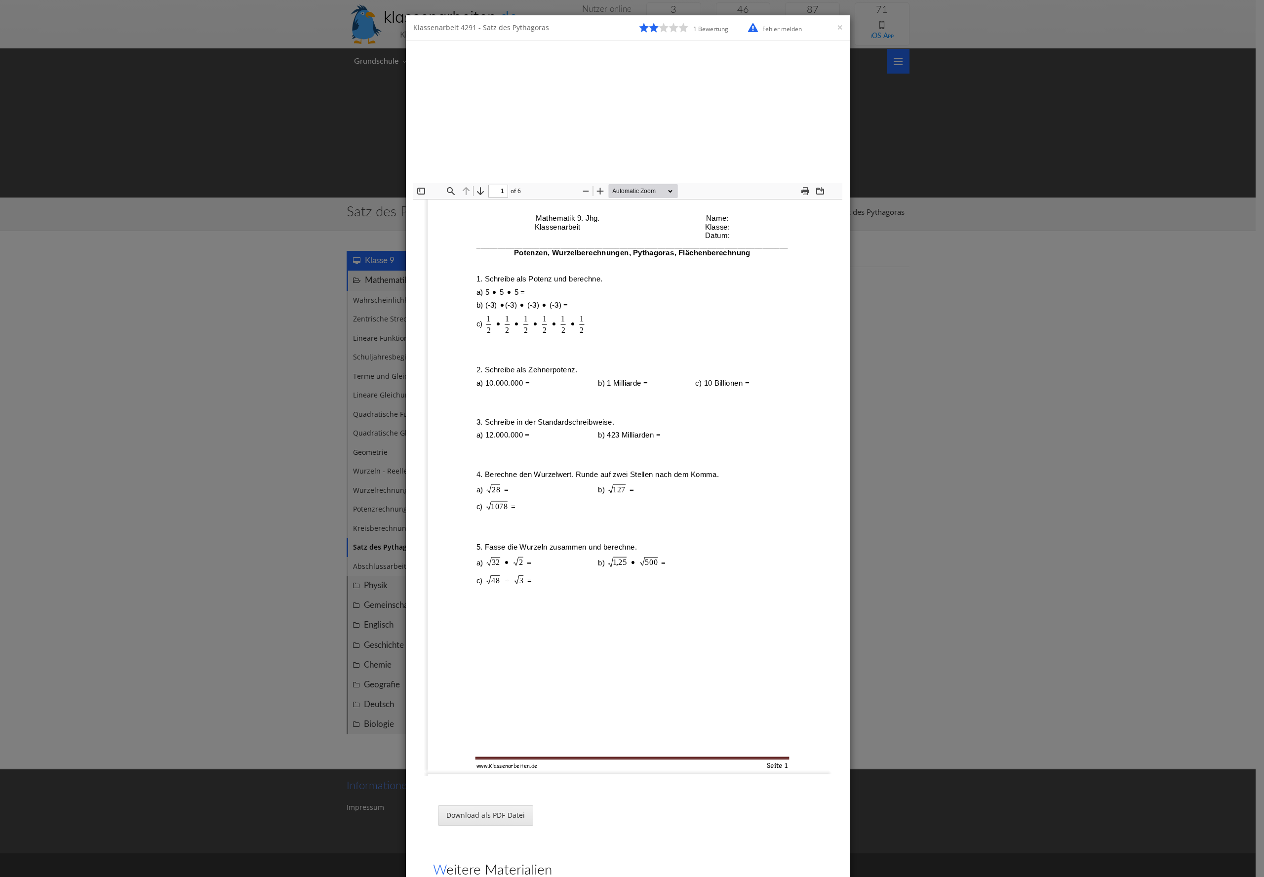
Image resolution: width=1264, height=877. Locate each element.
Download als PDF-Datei (485, 815)
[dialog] (632, 438)
